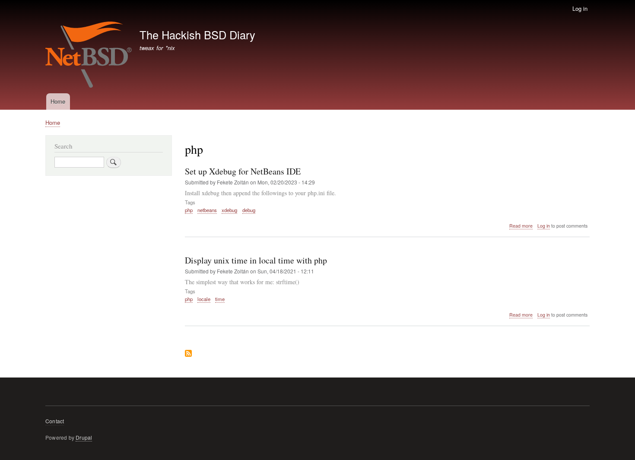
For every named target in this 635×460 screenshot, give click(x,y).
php (189, 209)
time (220, 298)
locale (203, 298)
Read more (521, 225)
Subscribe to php (188, 354)
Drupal (84, 437)
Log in (579, 8)
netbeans (207, 209)
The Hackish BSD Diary (197, 34)
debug (248, 209)
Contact (54, 421)
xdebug (229, 209)
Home (58, 101)
